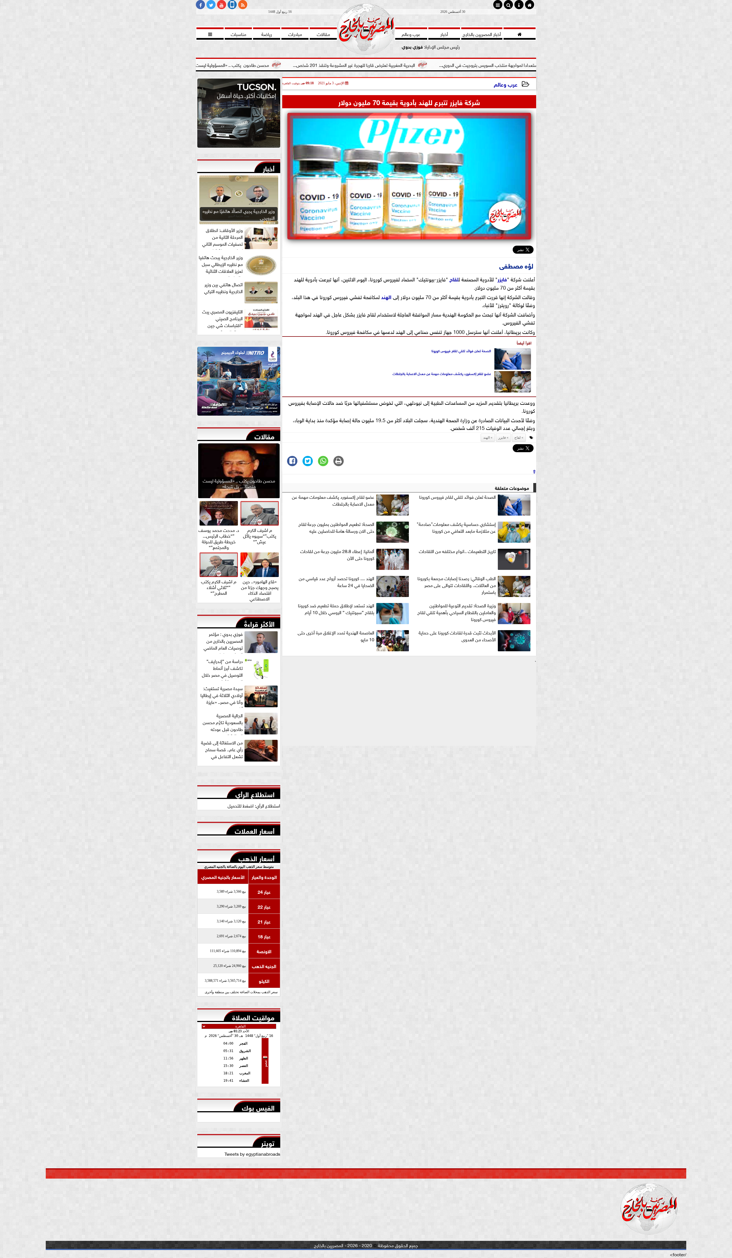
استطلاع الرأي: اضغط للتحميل (254, 805)
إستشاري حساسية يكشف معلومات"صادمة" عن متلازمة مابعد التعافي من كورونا (456, 527)
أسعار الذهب (256, 857)
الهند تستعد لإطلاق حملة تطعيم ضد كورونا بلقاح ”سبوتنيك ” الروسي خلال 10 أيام (336, 609)
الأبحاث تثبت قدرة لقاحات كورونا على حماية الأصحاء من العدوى (457, 636)
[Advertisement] (409, 706)
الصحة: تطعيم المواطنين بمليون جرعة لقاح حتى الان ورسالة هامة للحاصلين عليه (336, 527)
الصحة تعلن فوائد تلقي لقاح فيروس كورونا (461, 350)
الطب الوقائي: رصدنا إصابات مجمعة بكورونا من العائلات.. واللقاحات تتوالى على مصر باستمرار (456, 585)
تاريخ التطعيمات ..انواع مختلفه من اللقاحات (457, 551)
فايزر (502, 278)
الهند (386, 296)
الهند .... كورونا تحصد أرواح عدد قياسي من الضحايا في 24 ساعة (336, 581)
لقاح (454, 278)
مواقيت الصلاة (253, 1016)
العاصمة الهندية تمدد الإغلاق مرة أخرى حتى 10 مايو (336, 636)
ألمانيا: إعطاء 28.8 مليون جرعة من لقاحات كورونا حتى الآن (337, 554)
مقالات (264, 435)
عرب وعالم (506, 84)
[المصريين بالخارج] (238, 115)
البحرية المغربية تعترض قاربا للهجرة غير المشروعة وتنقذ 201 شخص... (423, 65)
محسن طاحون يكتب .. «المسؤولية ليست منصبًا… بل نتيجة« (284, 65)
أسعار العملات (254, 830)
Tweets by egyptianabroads (252, 1153)
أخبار (268, 167)
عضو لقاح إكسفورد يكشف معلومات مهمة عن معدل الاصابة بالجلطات (442, 373)
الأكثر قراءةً (259, 622)
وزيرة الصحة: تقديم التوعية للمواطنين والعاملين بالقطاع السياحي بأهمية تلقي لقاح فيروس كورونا (456, 612)
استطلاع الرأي (254, 793)
